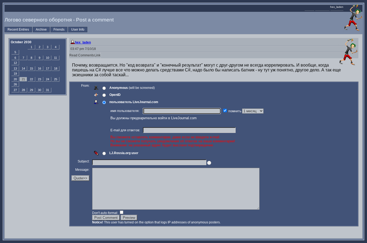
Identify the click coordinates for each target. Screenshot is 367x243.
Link (97, 55)
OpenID (115, 95)
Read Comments (81, 55)
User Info (77, 29)
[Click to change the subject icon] (209, 163)
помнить (235, 111)
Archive (41, 29)
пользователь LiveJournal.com (133, 102)
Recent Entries (18, 29)
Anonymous (118, 88)
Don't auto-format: (105, 213)
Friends (58, 29)
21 (23, 79)
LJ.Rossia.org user (123, 153)
